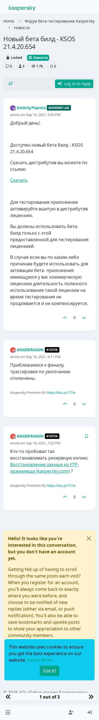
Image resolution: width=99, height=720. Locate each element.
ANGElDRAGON (30, 349)
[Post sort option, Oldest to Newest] (11, 83)
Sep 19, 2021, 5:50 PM (43, 114)
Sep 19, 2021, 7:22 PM (43, 443)
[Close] (88, 538)
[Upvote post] (65, 317)
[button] (7, 712)
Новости (40, 57)
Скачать (19, 180)
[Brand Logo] (22, 7)
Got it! (49, 671)
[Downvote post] (84, 317)
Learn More (39, 660)
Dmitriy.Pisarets (31, 107)
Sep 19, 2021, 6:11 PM (43, 356)
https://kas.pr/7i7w (61, 392)
